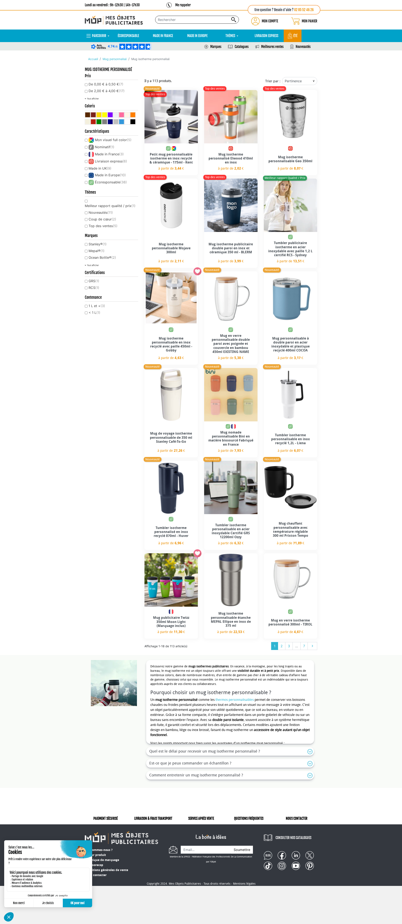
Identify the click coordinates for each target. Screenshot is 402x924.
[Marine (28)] (110, 121)
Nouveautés (303, 47)
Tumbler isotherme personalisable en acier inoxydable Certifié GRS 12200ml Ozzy (231, 531)
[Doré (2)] (99, 114)
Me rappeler (183, 5)
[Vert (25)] (99, 121)
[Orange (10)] (132, 114)
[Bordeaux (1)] (93, 114)
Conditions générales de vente (106, 870)
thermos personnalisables (234, 700)
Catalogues (242, 47)
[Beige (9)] (127, 114)
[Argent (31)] (115, 121)
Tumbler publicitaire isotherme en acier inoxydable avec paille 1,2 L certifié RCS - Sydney (290, 249)
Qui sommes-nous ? (98, 850)
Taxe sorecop (94, 865)
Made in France (109, 154)
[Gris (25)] (104, 121)
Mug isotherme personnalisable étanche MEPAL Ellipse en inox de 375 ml (231, 619)
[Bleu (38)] (121, 121)
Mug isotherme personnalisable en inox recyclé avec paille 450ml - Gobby (171, 344)
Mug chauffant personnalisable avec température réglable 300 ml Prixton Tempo (290, 529)
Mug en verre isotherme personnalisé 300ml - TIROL (290, 622)
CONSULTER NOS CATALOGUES (293, 838)
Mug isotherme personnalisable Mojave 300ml (171, 248)
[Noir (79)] (132, 121)
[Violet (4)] (110, 114)
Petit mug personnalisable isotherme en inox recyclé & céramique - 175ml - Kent (171, 158)
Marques (215, 47)
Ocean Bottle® (102, 257)
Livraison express (111, 161)
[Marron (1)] (87, 114)
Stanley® (98, 244)
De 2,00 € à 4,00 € (107, 91)
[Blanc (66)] (127, 121)
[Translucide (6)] (115, 114)
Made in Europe (110, 175)
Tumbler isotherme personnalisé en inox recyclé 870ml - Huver (171, 532)
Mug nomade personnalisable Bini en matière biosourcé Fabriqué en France (230, 438)
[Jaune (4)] (104, 114)
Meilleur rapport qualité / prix (110, 206)
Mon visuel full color (113, 140)
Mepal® (96, 251)
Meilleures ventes (272, 47)
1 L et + (97, 306)
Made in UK (100, 168)
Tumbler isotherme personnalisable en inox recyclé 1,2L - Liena (290, 439)
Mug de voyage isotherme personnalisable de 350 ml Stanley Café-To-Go (171, 437)
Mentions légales (244, 883)
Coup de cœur (102, 219)
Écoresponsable (111, 182)
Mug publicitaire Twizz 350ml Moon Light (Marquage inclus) (171, 622)
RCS (94, 288)
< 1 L (94, 312)
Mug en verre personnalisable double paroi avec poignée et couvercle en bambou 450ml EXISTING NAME (231, 344)
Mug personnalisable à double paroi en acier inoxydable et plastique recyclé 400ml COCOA (290, 344)
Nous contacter (96, 875)
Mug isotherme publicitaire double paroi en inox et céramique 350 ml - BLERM (231, 248)
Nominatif (104, 147)
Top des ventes (103, 226)
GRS (94, 281)
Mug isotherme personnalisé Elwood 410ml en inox (231, 158)
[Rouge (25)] (93, 121)
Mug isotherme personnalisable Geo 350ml (290, 159)
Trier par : (272, 81)
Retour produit (95, 855)
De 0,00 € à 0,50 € (106, 84)
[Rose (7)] (121, 114)
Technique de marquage (102, 860)
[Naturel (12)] (87, 121)
